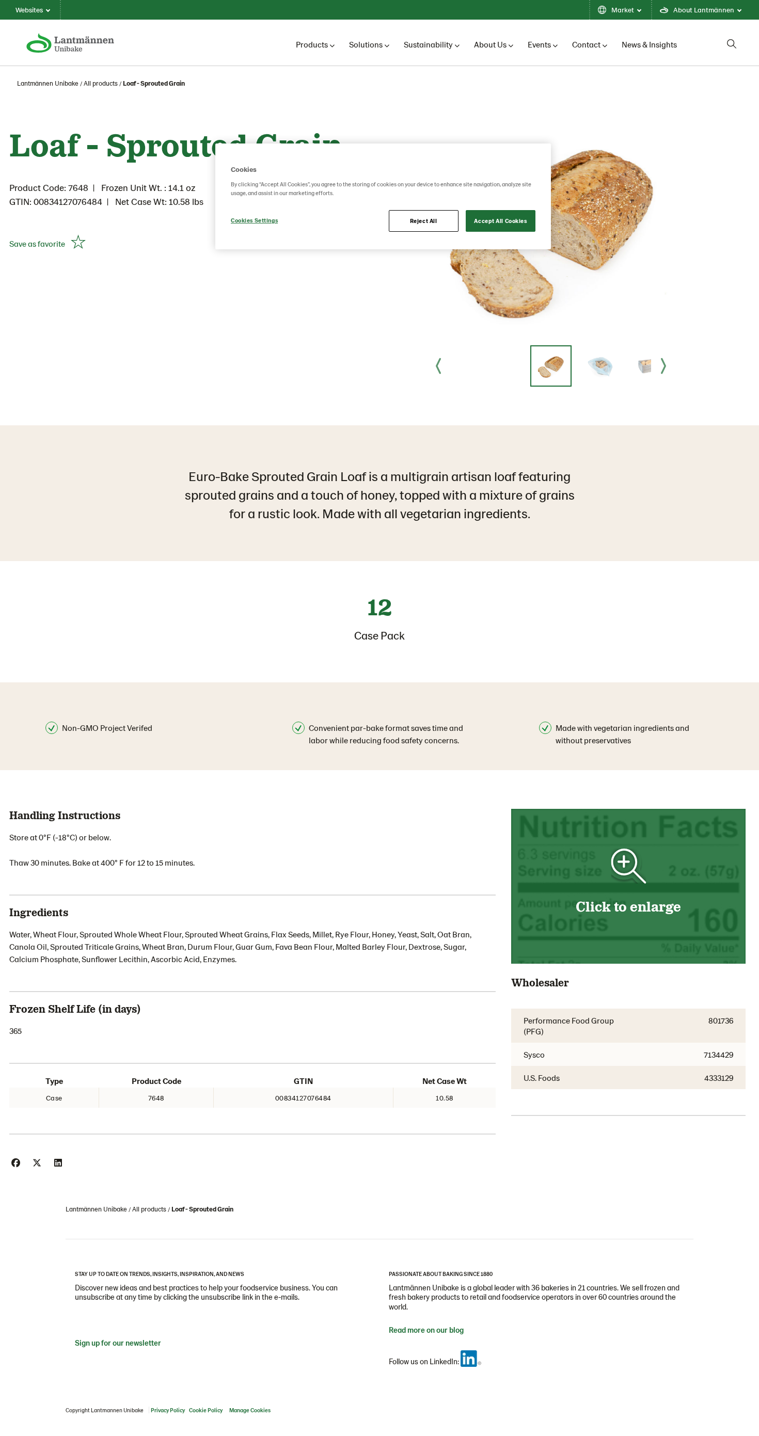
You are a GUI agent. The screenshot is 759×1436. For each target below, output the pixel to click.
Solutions (366, 44)
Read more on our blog (426, 1329)
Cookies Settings (254, 220)
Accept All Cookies (500, 220)
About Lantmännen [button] (703, 9)
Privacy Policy (168, 1410)
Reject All (423, 220)
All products (101, 83)
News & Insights (649, 44)
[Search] (731, 44)
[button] (551, 366)
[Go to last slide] (438, 366)
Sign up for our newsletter (118, 1342)
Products (312, 44)
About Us (490, 44)
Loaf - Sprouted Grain (154, 83)
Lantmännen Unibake (47, 83)
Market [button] (622, 9)
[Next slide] (663, 366)
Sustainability (428, 44)
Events (539, 44)
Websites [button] (29, 9)
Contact (586, 44)
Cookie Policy (206, 1410)
